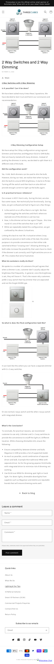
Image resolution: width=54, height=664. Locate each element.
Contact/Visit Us (11, 609)
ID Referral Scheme (13, 592)
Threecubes (24, 659)
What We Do (10, 580)
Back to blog (28, 493)
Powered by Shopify (32, 659)
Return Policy (10, 614)
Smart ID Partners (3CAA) (15, 597)
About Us (9, 575)
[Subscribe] (46, 630)
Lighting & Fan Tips (12, 586)
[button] (3, 12)
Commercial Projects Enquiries (17, 603)
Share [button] (7, 78)
